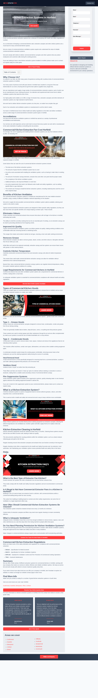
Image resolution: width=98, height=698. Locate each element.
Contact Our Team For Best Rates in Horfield (34, 537)
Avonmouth (39, 649)
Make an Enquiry (49, 656)
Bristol (9, 649)
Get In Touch (82, 58)
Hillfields (38, 639)
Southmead (6, 585)
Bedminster (39, 646)
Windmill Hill (39, 644)
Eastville (12, 585)
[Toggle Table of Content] (18, 72)
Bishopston (19, 585)
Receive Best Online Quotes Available (34, 283)
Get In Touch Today (34, 67)
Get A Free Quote (34, 629)
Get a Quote (34, 25)
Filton (24, 585)
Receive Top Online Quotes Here (34, 590)
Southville (38, 641)
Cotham (28, 585)
